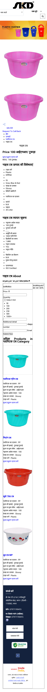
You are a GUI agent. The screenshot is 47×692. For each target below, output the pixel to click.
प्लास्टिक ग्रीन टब (10, 379)
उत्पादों (8, 136)
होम (7, 134)
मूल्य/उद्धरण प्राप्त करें (10, 157)
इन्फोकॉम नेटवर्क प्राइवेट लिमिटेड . (17, 680)
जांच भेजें (9, 128)
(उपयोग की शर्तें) (20, 678)
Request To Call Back (12, 131)
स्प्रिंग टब (7, 437)
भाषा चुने (34, 11)
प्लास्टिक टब (10, 139)
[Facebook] (18, 656)
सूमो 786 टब (8, 496)
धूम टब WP (8, 555)
